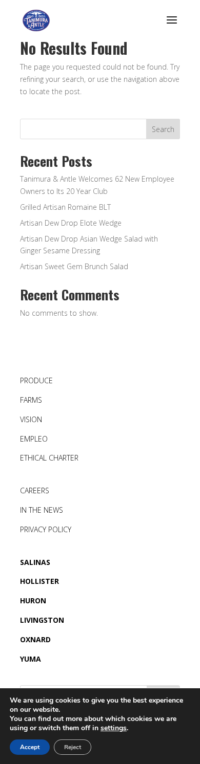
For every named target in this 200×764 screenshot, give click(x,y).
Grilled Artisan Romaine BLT (65, 207)
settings (114, 728)
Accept (29, 747)
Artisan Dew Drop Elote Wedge (71, 223)
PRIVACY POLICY (45, 529)
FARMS (31, 400)
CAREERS (34, 490)
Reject (72, 747)
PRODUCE (36, 380)
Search (163, 129)
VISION (31, 419)
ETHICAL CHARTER (49, 458)
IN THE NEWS (41, 510)
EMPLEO (34, 439)
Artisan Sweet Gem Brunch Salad (74, 266)
